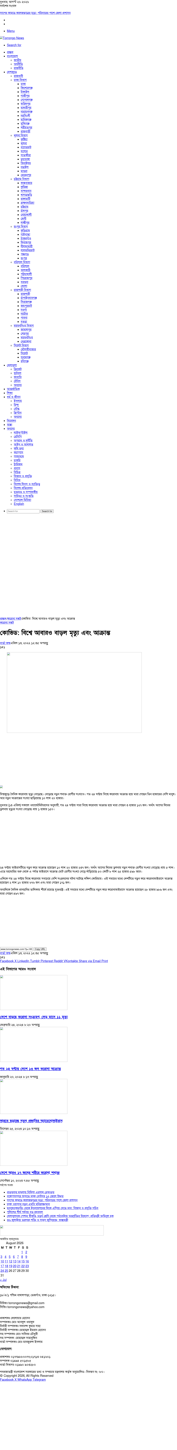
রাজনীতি (18, 68)
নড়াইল (25, 167)
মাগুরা (24, 171)
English (19, 504)
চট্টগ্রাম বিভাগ (21, 179)
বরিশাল (25, 266)
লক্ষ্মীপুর (25, 223)
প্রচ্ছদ (10, 52)
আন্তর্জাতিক (13, 389)
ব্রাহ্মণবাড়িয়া (27, 203)
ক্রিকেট (18, 369)
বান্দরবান (26, 191)
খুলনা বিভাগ (21, 135)
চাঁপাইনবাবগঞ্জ (29, 298)
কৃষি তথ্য (19, 448)
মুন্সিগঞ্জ (25, 124)
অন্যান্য (18, 385)
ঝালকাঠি (25, 270)
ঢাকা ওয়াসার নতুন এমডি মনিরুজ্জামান (28, 1204)
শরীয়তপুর (26, 128)
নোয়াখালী (26, 215)
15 (23, 1262)
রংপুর (24, 258)
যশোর (24, 151)
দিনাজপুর (26, 242)
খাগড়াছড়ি (26, 195)
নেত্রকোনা (26, 342)
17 (2, 1266)
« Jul (3, 1280)
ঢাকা (23, 84)
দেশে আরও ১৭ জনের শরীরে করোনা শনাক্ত (30, 1172)
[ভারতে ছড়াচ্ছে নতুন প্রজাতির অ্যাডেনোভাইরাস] (33, 1113)
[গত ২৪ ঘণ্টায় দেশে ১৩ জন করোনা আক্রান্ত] (33, 1061)
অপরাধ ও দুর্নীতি (23, 441)
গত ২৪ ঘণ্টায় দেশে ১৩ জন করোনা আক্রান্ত (30, 1069)
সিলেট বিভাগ (21, 345)
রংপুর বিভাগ (21, 227)
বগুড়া (24, 322)
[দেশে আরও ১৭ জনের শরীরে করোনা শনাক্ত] (33, 1165)
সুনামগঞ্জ (25, 357)
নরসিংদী (25, 116)
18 (6, 1266)
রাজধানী (18, 76)
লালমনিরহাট (28, 250)
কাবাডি (18, 377)
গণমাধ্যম (19, 456)
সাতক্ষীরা (26, 155)
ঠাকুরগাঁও (26, 238)
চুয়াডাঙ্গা (25, 159)
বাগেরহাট (26, 147)
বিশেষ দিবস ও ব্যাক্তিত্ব (27, 484)
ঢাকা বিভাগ (20, 80)
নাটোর (24, 314)
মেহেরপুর (26, 175)
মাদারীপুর (26, 108)
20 (14, 1266)
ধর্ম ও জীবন (13, 397)
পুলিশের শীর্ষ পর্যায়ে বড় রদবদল (25, 1212)
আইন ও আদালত (23, 445)
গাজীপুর (25, 96)
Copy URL (40, 949)
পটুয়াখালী (26, 274)
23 (27, 1266)
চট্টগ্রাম (24, 207)
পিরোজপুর (26, 278)
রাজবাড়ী (25, 132)
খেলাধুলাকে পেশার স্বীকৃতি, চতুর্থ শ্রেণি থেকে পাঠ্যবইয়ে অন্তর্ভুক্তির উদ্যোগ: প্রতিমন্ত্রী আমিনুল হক (60, 1216)
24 (2, 1271)
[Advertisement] (88, 543)
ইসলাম (18, 401)
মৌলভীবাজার (28, 349)
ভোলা (24, 286)
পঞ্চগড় (25, 254)
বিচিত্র (17, 472)
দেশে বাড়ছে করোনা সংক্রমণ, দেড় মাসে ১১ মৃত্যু (34, 1017)
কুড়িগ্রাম (25, 231)
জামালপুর (26, 330)
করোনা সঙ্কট (14, 619)
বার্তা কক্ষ (5, 643)
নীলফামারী (26, 246)
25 (6, 1271)
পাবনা (24, 318)
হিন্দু (16, 405)
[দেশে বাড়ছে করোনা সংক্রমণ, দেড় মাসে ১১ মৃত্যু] (33, 1009)
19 (10, 1266)
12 (10, 1262)
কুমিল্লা (24, 187)
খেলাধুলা (12, 365)
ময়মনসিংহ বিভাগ (24, 326)
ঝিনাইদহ (26, 163)
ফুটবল (17, 373)
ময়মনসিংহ (27, 338)
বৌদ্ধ (17, 409)
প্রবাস (17, 468)
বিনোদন (11, 421)
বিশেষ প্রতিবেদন (23, 488)
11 (6, 1262)
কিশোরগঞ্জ (26, 88)
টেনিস (17, 381)
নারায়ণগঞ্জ (26, 112)
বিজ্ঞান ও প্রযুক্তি (23, 476)
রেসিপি (18, 437)
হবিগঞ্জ (25, 361)
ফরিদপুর (25, 104)
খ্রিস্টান (17, 413)
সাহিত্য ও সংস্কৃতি (24, 496)
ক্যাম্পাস (18, 452)
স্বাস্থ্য (9, 425)
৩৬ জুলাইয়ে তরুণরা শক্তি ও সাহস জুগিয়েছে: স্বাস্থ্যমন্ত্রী (37, 1220)
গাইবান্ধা (25, 235)
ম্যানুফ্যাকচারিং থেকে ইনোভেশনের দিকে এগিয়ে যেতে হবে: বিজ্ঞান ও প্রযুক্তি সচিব (52, 1208)
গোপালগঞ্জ (26, 100)
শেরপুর (25, 334)
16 (27, 1262)
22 (23, 1266)
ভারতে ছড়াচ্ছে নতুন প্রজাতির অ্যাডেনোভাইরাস (31, 1121)
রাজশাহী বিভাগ (22, 290)
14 (19, 1262)
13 (14, 1262)
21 (19, 1266)
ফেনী (23, 219)
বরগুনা (24, 282)
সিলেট (24, 353)
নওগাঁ (24, 310)
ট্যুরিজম (18, 464)
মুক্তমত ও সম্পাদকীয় (26, 492)
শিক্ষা (10, 393)
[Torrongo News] (12, 38)
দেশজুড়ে (12, 72)
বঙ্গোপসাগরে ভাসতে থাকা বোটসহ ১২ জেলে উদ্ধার (35, 1196)
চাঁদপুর (24, 211)
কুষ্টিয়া (24, 139)
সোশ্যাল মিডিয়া (22, 500)
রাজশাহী (25, 294)
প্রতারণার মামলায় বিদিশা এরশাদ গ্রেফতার (30, 1192)
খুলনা (24, 143)
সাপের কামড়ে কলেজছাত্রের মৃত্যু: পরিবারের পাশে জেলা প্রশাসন (35, 13)
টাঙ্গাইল (25, 92)
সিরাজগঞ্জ (26, 302)
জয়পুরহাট (26, 306)
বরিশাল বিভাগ (22, 262)
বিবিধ (17, 480)
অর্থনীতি (18, 64)
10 (2, 1262)
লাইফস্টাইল (20, 433)
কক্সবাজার (26, 183)
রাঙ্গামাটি (25, 199)
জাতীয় (17, 60)
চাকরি (17, 460)
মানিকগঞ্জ (26, 120)
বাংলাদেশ (12, 56)
